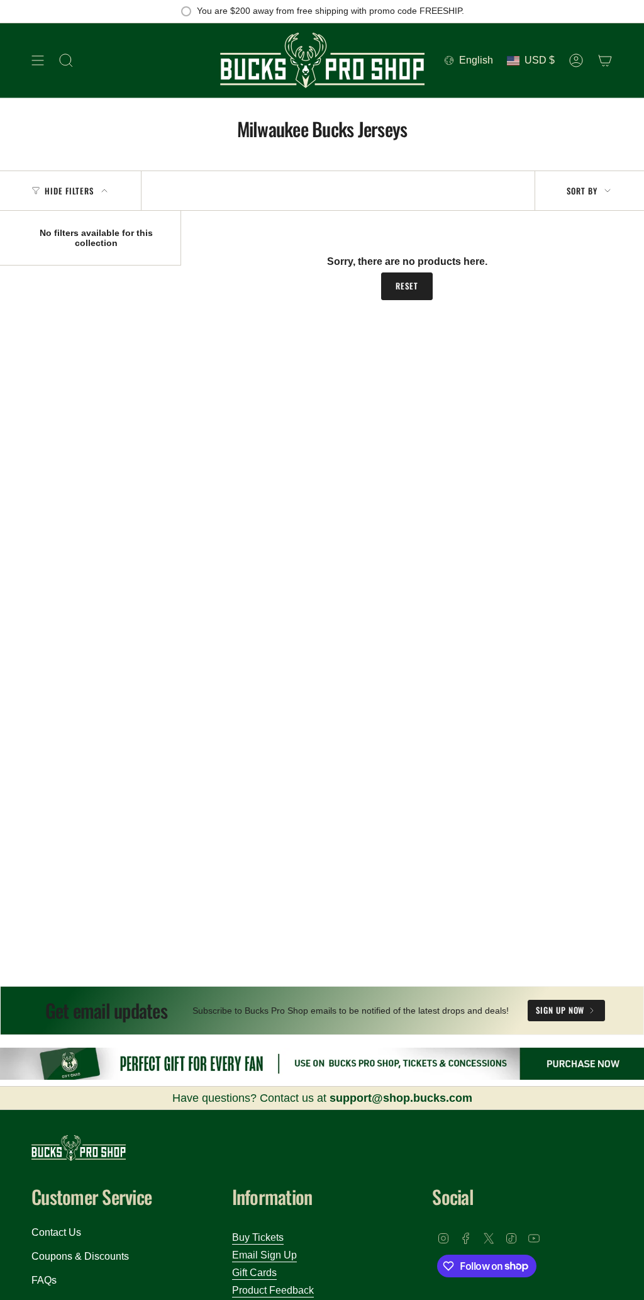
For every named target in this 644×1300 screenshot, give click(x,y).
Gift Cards (254, 1272)
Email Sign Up (264, 1255)
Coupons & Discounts (80, 1256)
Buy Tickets (258, 1237)
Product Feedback (273, 1290)
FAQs (44, 1280)
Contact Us (56, 1232)
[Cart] (605, 60)
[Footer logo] (78, 1148)
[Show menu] (37, 60)
